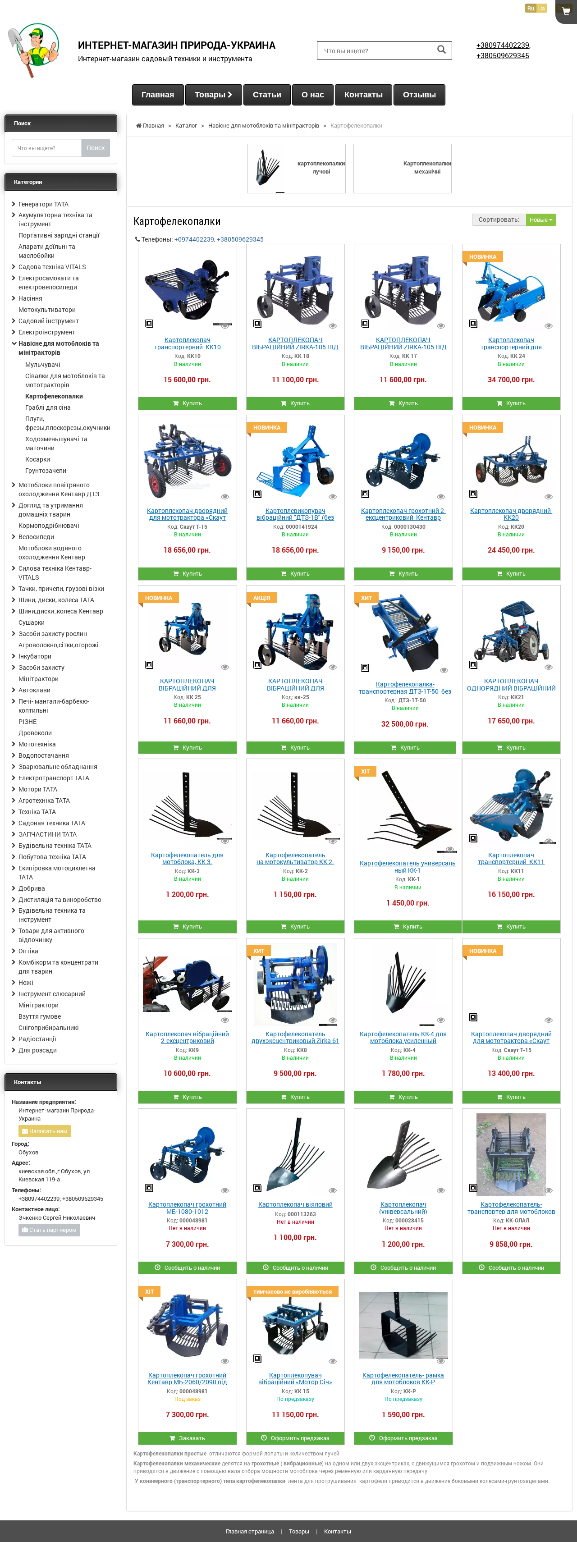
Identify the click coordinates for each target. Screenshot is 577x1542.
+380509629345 (502, 55)
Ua (541, 8)
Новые (539, 219)
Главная (158, 94)
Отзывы (419, 94)
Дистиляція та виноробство (59, 899)
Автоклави (34, 690)
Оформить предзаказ (298, 1438)
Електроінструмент (46, 332)
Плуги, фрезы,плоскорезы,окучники (67, 423)
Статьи (267, 94)
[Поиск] (441, 50)
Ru (530, 8)
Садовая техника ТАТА (51, 823)
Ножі (25, 982)
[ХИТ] (405, 632)
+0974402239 (194, 239)
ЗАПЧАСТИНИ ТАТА (47, 834)
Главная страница (250, 1531)
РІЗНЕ (27, 721)
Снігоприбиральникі (48, 1027)
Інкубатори (34, 656)
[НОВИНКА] (511, 290)
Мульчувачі (42, 364)
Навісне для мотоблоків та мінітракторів (58, 348)
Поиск (96, 147)
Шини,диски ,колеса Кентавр (60, 611)
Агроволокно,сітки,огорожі (58, 645)
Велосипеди (36, 536)
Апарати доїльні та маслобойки (46, 251)
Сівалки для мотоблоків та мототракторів (65, 380)
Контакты (363, 94)
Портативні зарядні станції (59, 235)
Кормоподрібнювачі (48, 525)
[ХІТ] (408, 809)
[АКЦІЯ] (295, 631)
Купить (190, 403)
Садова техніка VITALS (52, 266)
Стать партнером (52, 1230)
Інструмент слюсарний (52, 993)
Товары (211, 94)
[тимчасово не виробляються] (295, 1325)
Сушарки (31, 622)
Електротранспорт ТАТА (53, 777)
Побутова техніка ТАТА (52, 856)
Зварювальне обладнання (57, 766)
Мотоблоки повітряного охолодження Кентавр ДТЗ (58, 489)
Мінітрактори (38, 678)
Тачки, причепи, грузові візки (61, 588)
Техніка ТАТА (37, 811)
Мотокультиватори (47, 309)
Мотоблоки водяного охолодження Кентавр (51, 552)
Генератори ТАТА (43, 204)
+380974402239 (502, 45)
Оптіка (28, 951)
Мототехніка (37, 744)
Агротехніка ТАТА (44, 800)
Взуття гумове (39, 1016)
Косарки (37, 459)
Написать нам (48, 1131)
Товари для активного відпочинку (51, 935)
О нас (313, 94)
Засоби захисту (41, 667)
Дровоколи (35, 732)
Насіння (30, 298)
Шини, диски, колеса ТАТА (56, 599)
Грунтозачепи (45, 470)
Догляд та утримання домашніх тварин (50, 509)
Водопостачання (43, 755)
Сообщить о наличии (190, 1267)
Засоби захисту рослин (52, 633)
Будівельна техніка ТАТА (55, 845)
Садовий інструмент (48, 320)
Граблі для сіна (48, 407)
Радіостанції (37, 1038)
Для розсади (37, 1050)
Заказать (190, 1438)
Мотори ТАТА (37, 789)
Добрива (31, 888)
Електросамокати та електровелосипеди (48, 282)
